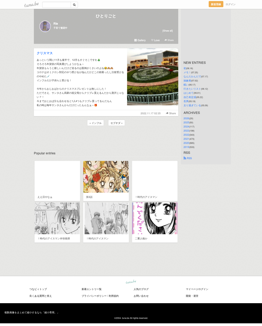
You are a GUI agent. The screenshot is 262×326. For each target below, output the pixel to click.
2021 (186, 138)
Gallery (141, 40)
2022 (186, 134)
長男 (186, 101)
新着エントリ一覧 (92, 289)
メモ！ (187, 72)
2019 (186, 147)
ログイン (231, 4)
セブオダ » (117, 123)
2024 (186, 126)
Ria (55, 23)
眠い (186, 84)
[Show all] (168, 30)
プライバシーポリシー (94, 295)
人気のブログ (141, 289)
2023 (186, 130)
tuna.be (130, 282)
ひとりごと (106, 16)
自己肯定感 (190, 97)
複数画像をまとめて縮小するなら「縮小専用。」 (31, 312)
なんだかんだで (192, 76)
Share (170, 40)
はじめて (189, 92)
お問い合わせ (141, 295)
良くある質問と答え (40, 295)
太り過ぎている (192, 105)
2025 (186, 122)
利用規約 (114, 295)
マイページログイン (197, 289)
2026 (186, 118)
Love (156, 40)
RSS (189, 158)
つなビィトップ (38, 289)
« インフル (95, 123)
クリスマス (45, 53)
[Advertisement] (106, 136)
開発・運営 (192, 295)
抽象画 (187, 80)
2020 (186, 143)
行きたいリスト (192, 88)
